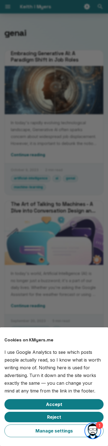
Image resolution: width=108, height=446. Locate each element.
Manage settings (54, 431)
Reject (54, 417)
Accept (54, 404)
